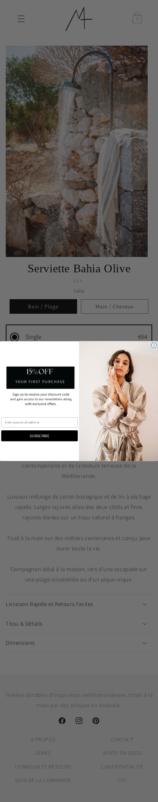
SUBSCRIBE (39, 435)
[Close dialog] (153, 345)
